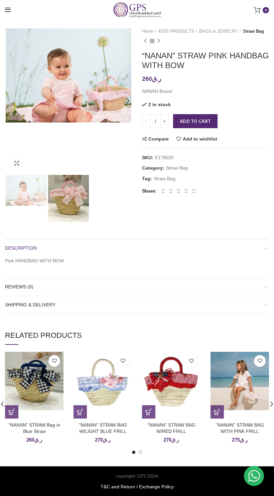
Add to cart (195, 121)
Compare (158, 139)
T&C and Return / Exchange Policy (137, 486)
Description (21, 248)
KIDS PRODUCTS (176, 31)
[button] (11, 412)
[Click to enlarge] (16, 163)
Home (147, 31)
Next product (158, 41)
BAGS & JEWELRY (218, 31)
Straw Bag (253, 31)
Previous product (145, 41)
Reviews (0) (19, 286)
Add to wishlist (200, 139)
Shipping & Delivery (30, 304)
